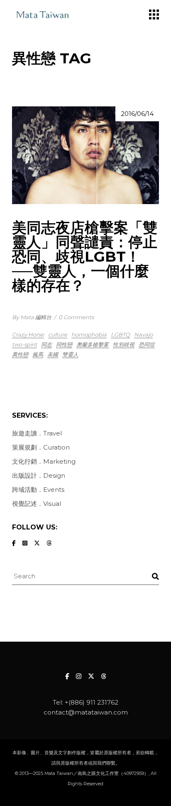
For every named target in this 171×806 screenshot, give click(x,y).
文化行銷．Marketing (44, 461)
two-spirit (24, 344)
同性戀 (64, 344)
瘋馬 (37, 354)
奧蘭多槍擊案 (92, 344)
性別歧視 (123, 344)
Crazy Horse (28, 334)
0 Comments (76, 317)
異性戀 (20, 354)
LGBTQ (120, 334)
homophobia (89, 334)
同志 (46, 344)
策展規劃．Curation (41, 447)
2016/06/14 (137, 114)
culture (57, 334)
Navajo (143, 334)
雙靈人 (70, 354)
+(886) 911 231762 (91, 702)
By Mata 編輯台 (31, 317)
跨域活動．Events (38, 489)
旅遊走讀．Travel (37, 433)
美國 (52, 354)
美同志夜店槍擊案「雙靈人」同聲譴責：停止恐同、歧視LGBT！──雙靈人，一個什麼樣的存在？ (84, 256)
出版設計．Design (38, 475)
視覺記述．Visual (36, 504)
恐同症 (147, 344)
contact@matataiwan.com (86, 712)
